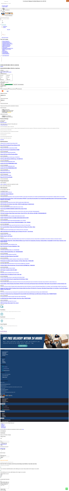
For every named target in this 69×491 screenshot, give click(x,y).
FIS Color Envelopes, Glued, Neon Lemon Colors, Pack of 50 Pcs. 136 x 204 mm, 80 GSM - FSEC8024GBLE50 (23, 213)
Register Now (2, 448)
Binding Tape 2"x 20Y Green (6, 236)
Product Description (4, 124)
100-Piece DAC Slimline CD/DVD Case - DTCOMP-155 (11, 158)
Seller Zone (2, 418)
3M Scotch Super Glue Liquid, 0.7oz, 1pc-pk (9, 302)
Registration (7, 55)
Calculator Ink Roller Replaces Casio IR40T (9, 256)
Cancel (2, 436)
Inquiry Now (15, 84)
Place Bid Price (3, 455)
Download (2, 139)
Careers (3, 414)
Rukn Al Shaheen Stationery (4, 389)
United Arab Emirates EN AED (5, 3)
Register (4, 184)
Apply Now (8, 374)
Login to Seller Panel (5, 375)
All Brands (4, 32)
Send (4, 489)
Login (3, 55)
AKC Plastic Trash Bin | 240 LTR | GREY (8, 269)
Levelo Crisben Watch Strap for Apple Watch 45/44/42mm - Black (14, 279)
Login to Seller (4, 6)
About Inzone (2, 411)
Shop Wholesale (5, 35)
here (23, 429)
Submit (2, 457)
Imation (1, 66)
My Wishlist (3, 361)
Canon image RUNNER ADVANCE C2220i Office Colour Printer (13, 208)
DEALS (3, 60)
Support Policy (4, 352)
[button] (2, 22)
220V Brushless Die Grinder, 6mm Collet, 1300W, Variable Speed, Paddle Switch (17, 204)
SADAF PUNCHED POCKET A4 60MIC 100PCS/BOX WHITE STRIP (14, 217)
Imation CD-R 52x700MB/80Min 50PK (8, 167)
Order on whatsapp (9, 84)
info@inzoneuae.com (6, 370)
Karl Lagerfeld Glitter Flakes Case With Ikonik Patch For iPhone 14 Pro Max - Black (17, 226)
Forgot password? (3, 444)
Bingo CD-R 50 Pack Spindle (6, 177)
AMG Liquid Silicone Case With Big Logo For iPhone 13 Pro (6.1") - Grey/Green (16, 231)
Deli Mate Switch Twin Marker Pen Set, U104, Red (10, 274)
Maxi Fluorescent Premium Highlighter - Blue (10, 246)
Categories (4, 33)
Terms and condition (5, 354)
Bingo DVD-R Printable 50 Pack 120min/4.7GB (10, 145)
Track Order (4, 362)
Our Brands (3, 355)
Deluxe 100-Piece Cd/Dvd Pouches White (9, 154)
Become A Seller (5, 5)
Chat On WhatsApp (20, 84)
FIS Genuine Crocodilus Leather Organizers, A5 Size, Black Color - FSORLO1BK (17, 260)
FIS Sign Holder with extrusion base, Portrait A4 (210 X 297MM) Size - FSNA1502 (17, 265)
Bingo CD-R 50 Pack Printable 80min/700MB (9, 149)
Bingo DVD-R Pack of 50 (5, 172)
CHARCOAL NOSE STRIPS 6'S (6, 193)
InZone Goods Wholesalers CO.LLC (5, 384)
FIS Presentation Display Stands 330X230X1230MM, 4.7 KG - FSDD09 (15, 222)
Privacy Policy (4, 353)
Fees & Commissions (5, 351)
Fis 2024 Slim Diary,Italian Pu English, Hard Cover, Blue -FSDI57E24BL (15, 298)
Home (3, 31)
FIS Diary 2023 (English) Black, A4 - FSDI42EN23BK (11, 251)
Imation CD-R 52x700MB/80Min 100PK (8, 163)
